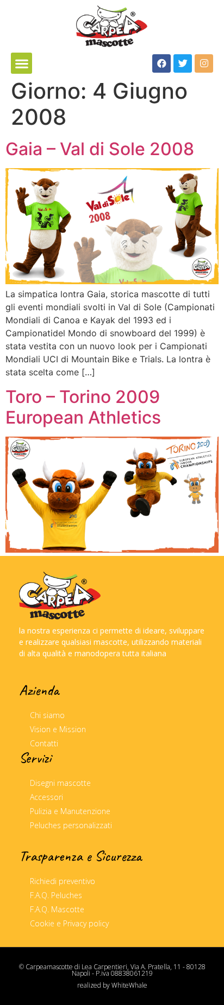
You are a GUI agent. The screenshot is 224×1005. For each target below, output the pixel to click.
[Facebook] (161, 63)
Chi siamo (47, 715)
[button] (21, 63)
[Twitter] (182, 63)
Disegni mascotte (60, 783)
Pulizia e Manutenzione (70, 811)
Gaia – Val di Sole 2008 (99, 148)
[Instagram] (204, 63)
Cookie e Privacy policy (69, 923)
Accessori (46, 797)
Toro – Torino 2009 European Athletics (83, 407)
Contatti (44, 743)
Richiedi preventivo (62, 881)
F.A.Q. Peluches (56, 895)
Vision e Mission (58, 729)
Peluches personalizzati (71, 825)
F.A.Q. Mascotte (57, 909)
